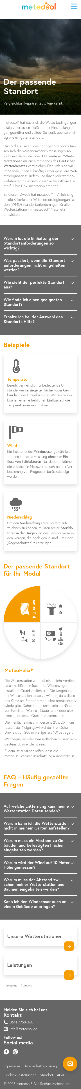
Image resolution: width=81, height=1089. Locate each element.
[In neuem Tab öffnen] (6, 1051)
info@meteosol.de (23, 1029)
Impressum (12, 1066)
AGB (60, 1075)
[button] (22, 604)
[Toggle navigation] (74, 6)
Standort (46, 1075)
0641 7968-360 (21, 1022)
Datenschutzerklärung (40, 1066)
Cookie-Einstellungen (20, 1075)
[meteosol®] (39, 6)
